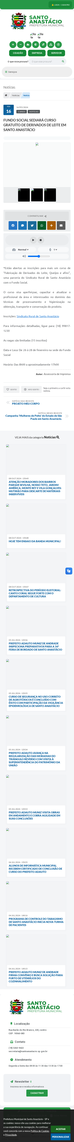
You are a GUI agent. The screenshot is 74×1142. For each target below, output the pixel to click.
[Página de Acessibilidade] (58, 44)
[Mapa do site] (50, 44)
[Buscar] (63, 61)
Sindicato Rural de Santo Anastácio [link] (38, 316)
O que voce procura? (18, 61)
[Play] (33, 240)
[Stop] (40, 240)
